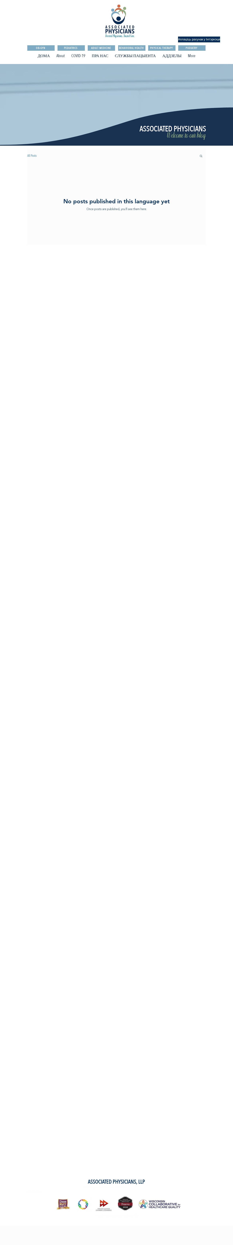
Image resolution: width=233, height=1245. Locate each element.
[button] (201, 156)
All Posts (32, 156)
